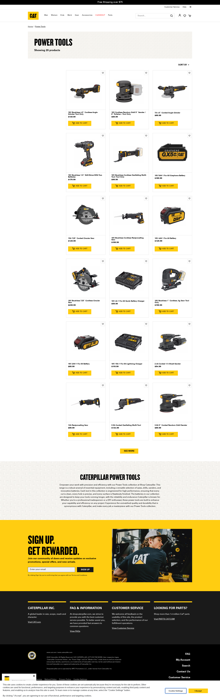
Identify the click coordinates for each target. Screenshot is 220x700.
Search (186, 666)
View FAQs (75, 631)
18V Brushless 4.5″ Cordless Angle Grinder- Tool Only (83, 113)
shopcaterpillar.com (33, 16)
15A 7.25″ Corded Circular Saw (81, 238)
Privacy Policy (65, 679)
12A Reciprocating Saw (78, 425)
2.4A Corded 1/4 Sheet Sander (168, 364)
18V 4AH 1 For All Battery (165, 238)
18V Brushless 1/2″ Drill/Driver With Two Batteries (85, 176)
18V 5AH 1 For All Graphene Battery (170, 176)
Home (30, 27)
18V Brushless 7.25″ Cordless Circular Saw (84, 302)
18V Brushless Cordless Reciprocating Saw (127, 239)
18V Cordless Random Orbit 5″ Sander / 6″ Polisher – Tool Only (128, 113)
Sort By (182, 65)
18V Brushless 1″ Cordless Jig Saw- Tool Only (172, 302)
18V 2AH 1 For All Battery (79, 364)
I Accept (198, 691)
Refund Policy (51, 679)
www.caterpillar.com (65, 652)
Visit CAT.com (34, 622)
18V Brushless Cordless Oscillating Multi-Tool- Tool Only (129, 176)
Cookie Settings (176, 691)
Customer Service (172, 7)
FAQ (184, 7)
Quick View (86, 106)
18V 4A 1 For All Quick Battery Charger (127, 301)
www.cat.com (51, 652)
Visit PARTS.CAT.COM (164, 619)
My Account (183, 660)
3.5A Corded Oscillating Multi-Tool (126, 425)
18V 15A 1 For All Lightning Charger (126, 364)
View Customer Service (123, 628)
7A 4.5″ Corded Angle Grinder (167, 113)
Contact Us (183, 672)
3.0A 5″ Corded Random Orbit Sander (171, 425)
